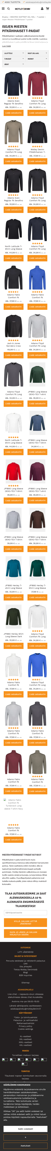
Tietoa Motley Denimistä (25, 969)
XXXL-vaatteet (25, 1042)
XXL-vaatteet (25, 1039)
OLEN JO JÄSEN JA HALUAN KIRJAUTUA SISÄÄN (23, 933)
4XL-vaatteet (25, 1045)
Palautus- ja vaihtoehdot (25, 1020)
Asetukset (25, 1146)
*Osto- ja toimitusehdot (25, 1017)
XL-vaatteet (25, 1036)
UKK (25, 963)
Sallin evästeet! (25, 1129)
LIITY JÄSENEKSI (25, 952)
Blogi (25, 972)
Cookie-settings (25, 1029)
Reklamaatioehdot (25, 1023)
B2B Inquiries (25, 975)
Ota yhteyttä (26, 966)
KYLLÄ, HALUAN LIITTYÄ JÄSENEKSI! (25, 922)
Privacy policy (25, 1026)
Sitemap (26, 982)
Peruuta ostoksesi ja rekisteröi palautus (25, 961)
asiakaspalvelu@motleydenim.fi (25, 1009)
